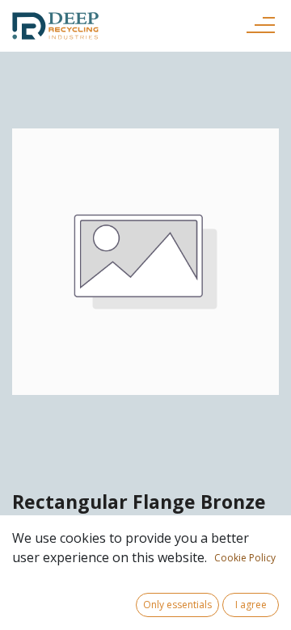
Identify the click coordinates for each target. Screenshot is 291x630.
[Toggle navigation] (260, 25)
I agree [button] (251, 604)
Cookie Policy (245, 558)
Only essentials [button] (177, 604)
